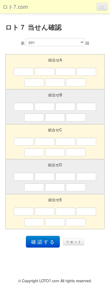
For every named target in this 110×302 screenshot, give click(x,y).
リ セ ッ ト (73, 241)
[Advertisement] (55, 262)
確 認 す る (42, 241)
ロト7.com (15, 6)
